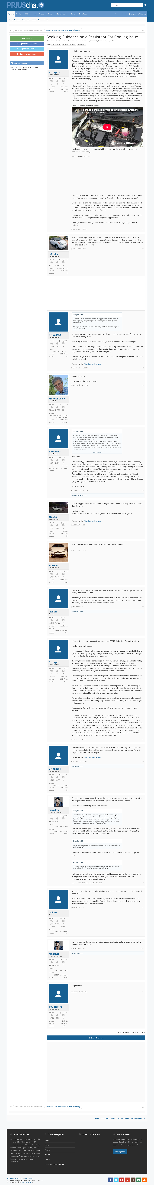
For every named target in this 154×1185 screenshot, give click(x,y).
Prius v (41, 14)
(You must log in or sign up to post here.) (131, 1032)
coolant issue (56, 44)
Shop (34, 14)
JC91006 (53, 253)
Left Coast (64, 466)
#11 (143, 883)
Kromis (74, 766)
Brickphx (101, 41)
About (47, 1145)
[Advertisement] (107, 175)
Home (97, 1118)
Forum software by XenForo (26, 1180)
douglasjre (55, 1006)
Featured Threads (29, 20)
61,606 (51, 410)
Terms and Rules (123, 1118)
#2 (143, 249)
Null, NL (64, 1021)
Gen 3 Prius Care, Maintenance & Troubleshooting (73, 41)
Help (113, 1118)
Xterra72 (54, 565)
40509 (65, 531)
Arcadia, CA (63, 626)
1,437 (51, 577)
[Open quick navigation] (143, 30)
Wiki (27, 14)
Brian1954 (55, 335)
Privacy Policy (136, 1118)
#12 (143, 908)
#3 (143, 368)
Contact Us (105, 1118)
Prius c (50, 14)
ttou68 (53, 516)
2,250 (51, 1018)
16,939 (51, 265)
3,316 (51, 623)
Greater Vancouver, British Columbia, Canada (58, 416)
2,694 (51, 346)
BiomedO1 (55, 451)
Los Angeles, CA (62, 268)
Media (18, 14)
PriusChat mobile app (92, 364)
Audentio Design (26, 1182)
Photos (47, 1155)
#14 (143, 992)
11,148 (51, 821)
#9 (143, 739)
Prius (73, 14)
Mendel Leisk (57, 398)
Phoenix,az (63, 87)
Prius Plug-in (62, 14)
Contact (47, 1159)
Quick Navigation (58, 1164)
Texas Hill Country (61, 827)
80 (63, 410)
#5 (143, 490)
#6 (143, 525)
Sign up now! (27, 38)
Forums (11, 14)
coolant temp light (69, 44)
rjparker (54, 810)
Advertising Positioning (15, 1178)
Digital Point (29, 1178)
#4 (143, 385)
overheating (82, 44)
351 (51, 528)
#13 (143, 948)
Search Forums (14, 20)
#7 (143, 550)
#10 (143, 761)
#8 (143, 607)
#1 (143, 229)
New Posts (83, 14)
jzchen (53, 611)
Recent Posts (43, 20)
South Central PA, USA (60, 351)
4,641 (51, 463)
